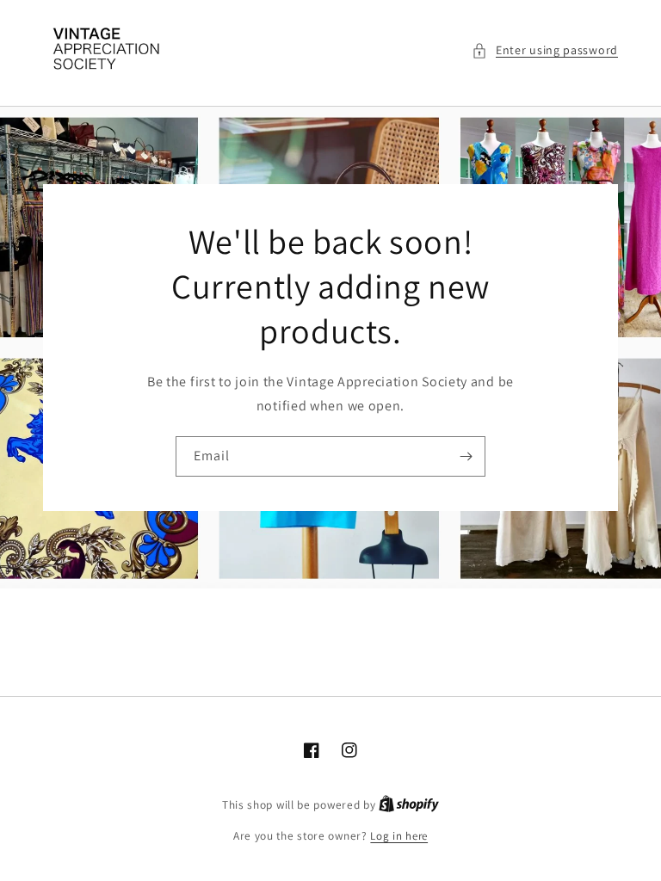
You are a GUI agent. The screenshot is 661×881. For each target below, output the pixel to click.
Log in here (399, 836)
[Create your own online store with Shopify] (409, 805)
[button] (545, 50)
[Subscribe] (466, 456)
